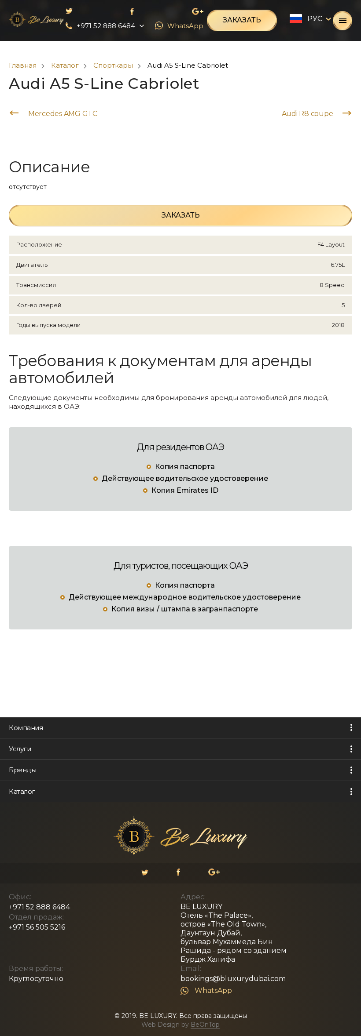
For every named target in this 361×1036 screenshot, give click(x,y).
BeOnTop (205, 1025)
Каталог (65, 65)
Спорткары (113, 65)
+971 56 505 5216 (37, 927)
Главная (23, 65)
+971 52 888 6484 (39, 907)
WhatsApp (213, 990)
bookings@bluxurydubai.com (233, 978)
